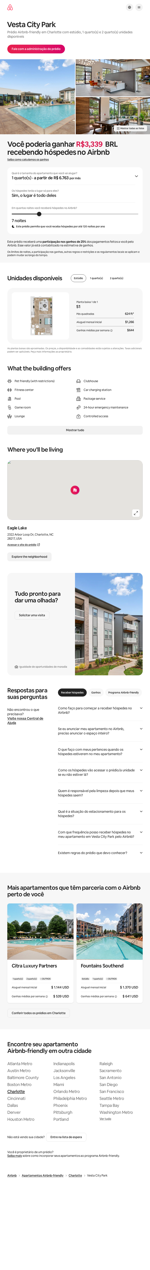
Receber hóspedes (72, 692)
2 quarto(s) (116, 278)
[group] (75, 200)
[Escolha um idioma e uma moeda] (129, 7)
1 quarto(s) (96, 278)
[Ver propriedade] (40, 953)
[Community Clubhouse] (113, 77)
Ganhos (96, 692)
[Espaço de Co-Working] (113, 115)
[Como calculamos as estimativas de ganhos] (111, 331)
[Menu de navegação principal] (139, 7)
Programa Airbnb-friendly (123, 692)
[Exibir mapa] (75, 490)
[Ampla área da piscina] (37, 96)
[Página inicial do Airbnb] (10, 7)
